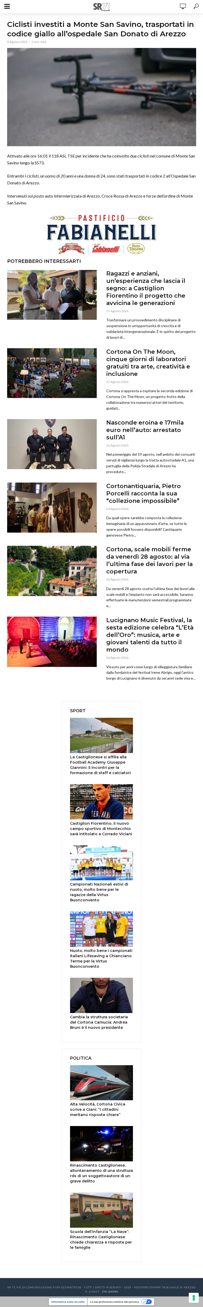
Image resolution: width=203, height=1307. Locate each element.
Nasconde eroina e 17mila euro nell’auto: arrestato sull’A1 (145, 430)
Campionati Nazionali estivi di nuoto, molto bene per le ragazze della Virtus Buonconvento (99, 892)
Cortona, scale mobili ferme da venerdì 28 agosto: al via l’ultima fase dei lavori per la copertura (149, 560)
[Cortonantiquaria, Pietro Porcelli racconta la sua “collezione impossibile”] (52, 508)
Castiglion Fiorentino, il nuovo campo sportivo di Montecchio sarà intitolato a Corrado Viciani (101, 828)
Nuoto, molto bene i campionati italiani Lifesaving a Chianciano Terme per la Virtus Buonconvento (101, 958)
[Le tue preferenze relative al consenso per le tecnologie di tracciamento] (194, 1298)
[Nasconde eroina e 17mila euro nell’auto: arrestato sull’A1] (52, 444)
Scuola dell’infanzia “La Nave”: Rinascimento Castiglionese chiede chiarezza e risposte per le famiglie (101, 1239)
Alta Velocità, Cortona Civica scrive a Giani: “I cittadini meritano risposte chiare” (97, 1109)
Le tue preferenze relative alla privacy (114, 1301)
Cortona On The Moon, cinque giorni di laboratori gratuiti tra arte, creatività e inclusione (148, 362)
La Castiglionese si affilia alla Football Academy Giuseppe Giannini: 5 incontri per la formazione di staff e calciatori (100, 765)
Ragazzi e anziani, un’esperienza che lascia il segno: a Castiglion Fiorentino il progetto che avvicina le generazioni (145, 288)
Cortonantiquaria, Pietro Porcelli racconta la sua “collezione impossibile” (143, 493)
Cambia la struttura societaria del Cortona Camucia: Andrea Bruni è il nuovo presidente (99, 1022)
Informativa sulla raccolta (68, 1301)
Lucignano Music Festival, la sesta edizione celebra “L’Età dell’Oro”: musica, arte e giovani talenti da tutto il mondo (149, 635)
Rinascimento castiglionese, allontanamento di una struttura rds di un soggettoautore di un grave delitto (101, 1173)
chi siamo (110, 1291)
